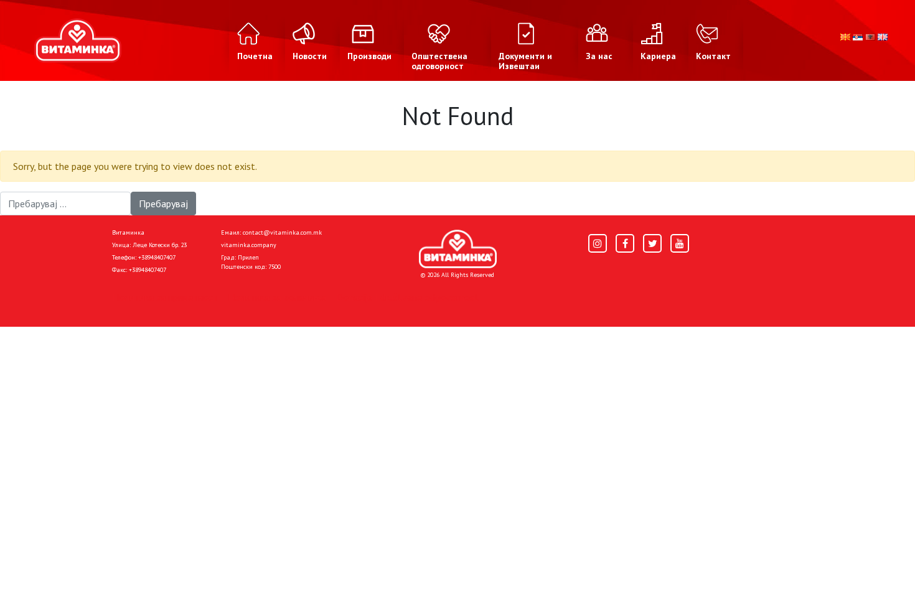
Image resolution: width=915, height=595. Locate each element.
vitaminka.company (248, 245)
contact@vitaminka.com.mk (282, 232)
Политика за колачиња (277, 297)
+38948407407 (157, 257)
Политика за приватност (165, 297)
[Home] (458, 249)
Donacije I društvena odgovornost (407, 297)
